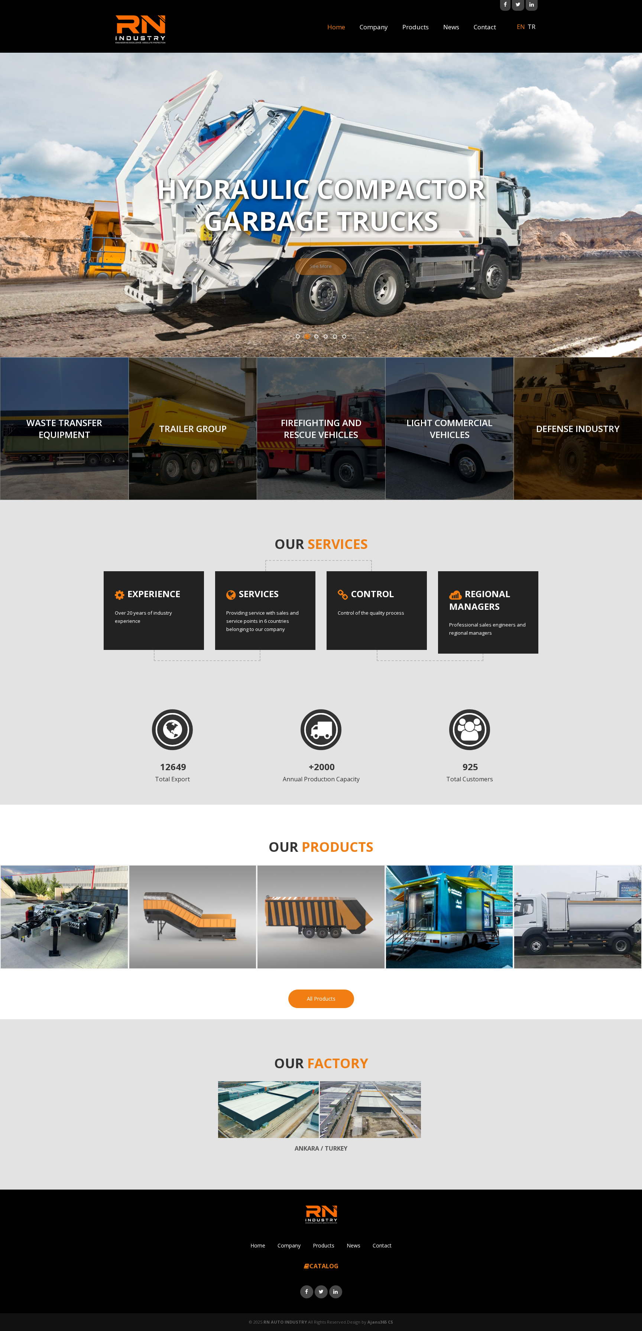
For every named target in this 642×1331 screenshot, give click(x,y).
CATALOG (323, 1266)
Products (415, 27)
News (451, 27)
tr (531, 27)
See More (321, 256)
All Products (321, 998)
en (521, 27)
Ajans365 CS (380, 1322)
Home (336, 27)
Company (374, 27)
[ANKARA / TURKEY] (268, 1109)
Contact (485, 27)
